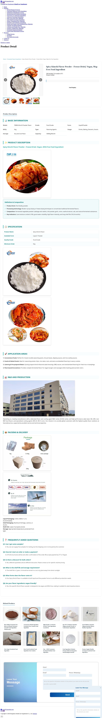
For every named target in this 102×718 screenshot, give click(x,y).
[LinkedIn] (2, 2)
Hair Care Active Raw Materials (15, 18)
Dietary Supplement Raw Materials (16, 21)
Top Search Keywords (12, 37)
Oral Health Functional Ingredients (15, 19)
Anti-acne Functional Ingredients (15, 17)
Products (6, 8)
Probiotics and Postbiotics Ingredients (16, 22)
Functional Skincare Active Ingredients (17, 11)
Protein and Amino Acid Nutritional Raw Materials (20, 24)
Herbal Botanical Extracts (13, 9)
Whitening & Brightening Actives (15, 12)
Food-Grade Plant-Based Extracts (15, 31)
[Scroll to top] (2, 716)
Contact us (6, 38)
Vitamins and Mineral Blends (14, 25)
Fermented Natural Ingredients (14, 30)
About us (6, 40)
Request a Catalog (5, 42)
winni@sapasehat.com (8, 1)
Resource (6, 32)
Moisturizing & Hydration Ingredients (16, 14)
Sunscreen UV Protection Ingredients (16, 15)
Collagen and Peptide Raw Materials (16, 27)
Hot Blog (9, 35)
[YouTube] (4, 2)
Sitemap (35, 713)
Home (5, 7)
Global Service (11, 34)
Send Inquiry (72, 87)
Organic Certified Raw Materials (15, 28)
